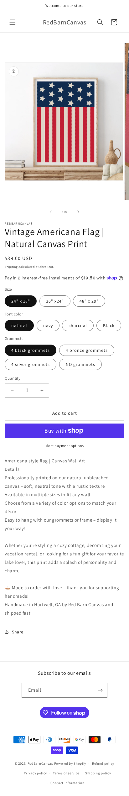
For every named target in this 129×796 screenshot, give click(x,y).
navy (48, 325)
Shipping (11, 267)
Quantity (12, 378)
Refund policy (103, 763)
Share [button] (17, 632)
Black (109, 325)
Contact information (67, 783)
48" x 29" (89, 301)
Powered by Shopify (70, 763)
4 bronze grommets (87, 350)
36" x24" (55, 301)
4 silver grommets (30, 364)
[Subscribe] (100, 690)
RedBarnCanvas (40, 763)
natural (19, 325)
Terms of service (66, 773)
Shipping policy (98, 773)
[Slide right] (78, 212)
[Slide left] (51, 212)
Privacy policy (35, 773)
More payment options (64, 445)
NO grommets (80, 364)
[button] (12, 22)
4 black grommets (30, 350)
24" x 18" (20, 301)
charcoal (78, 325)
